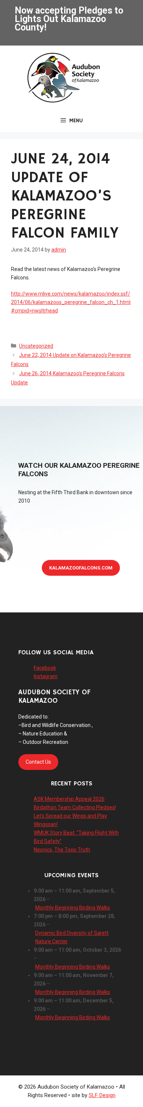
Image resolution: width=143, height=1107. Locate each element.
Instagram (46, 676)
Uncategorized (36, 346)
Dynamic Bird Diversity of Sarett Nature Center (72, 937)
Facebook (45, 668)
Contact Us (38, 762)
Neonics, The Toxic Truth (62, 850)
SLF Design (102, 1095)
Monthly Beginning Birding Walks (72, 908)
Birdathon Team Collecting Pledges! (75, 807)
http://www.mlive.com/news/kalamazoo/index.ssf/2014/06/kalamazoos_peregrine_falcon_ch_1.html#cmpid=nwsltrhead (71, 302)
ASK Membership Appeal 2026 (69, 799)
